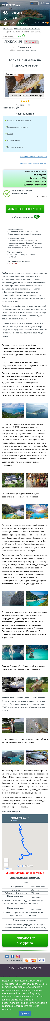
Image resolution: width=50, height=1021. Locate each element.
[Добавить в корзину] (37, 217)
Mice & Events (19, 23)
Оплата (10, 134)
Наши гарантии (13, 140)
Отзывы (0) (31, 42)
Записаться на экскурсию (25, 208)
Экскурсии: (41, 23)
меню (42, 3)
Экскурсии (17, 13)
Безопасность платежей (17, 127)
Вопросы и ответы (15, 147)
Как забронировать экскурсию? (33, 157)
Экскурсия (13, 41)
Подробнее (42, 196)
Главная (7, 28)
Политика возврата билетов (19, 120)
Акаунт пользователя (29, 968)
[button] (41, 74)
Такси (15, 18)
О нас (11, 968)
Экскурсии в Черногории (27, 28)
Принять (25, 1013)
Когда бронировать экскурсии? (33, 163)
